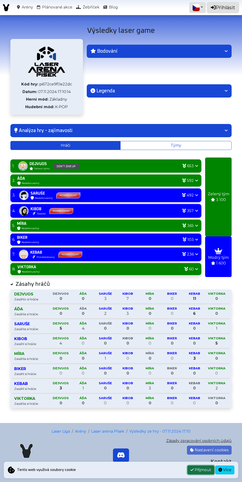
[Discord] (121, 455)
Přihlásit (225, 7)
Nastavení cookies (211, 450)
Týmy (176, 145)
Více (226, 470)
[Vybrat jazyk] (197, 7)
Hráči (65, 145)
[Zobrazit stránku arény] (46, 62)
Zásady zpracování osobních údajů (199, 441)
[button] (159, 51)
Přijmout (202, 470)
